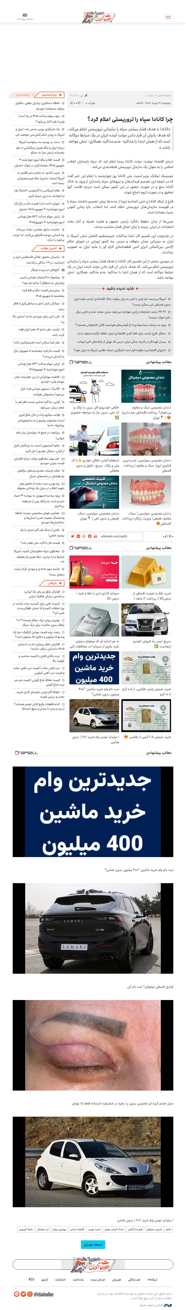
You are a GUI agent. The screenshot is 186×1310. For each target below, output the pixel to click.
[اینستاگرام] (30, 1294)
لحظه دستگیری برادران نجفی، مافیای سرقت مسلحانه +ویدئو (39, 106)
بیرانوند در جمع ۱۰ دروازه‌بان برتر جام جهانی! (40, 435)
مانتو (168, 1229)
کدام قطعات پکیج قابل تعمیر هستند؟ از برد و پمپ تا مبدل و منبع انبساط (39, 706)
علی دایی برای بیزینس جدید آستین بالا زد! (38, 319)
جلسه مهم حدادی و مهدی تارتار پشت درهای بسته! (39, 571)
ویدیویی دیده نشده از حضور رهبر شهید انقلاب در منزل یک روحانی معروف (40, 486)
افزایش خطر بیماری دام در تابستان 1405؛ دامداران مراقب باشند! (41, 646)
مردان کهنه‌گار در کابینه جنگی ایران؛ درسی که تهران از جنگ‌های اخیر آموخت (121, 341)
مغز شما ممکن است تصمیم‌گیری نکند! (36, 342)
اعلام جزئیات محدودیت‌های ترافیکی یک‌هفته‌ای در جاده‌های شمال (40, 473)
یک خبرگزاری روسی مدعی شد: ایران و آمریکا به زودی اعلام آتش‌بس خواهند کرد (39, 132)
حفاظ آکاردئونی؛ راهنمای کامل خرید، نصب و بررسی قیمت (40, 694)
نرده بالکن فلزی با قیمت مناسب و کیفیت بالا (41, 658)
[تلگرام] (17, 1294)
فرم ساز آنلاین (135, 1229)
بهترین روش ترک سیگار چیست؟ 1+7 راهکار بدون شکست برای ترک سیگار (40, 622)
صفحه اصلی (164, 95)
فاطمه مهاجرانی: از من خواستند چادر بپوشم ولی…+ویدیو (39, 379)
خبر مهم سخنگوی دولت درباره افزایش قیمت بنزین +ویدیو (39, 461)
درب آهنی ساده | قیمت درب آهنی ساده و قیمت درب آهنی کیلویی (39, 670)
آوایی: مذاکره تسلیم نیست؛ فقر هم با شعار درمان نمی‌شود (39, 404)
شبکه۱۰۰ (152, 1279)
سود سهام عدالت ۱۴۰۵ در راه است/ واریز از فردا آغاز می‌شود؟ (41, 118)
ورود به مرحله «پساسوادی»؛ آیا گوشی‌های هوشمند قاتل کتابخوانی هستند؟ (121, 324)
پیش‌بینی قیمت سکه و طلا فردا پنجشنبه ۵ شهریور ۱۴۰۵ (43, 293)
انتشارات (60, 1279)
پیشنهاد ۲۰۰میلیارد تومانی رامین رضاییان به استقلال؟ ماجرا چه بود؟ (42, 280)
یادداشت (78, 1279)
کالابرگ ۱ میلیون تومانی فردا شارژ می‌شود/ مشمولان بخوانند (42, 391)
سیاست (150, 95)
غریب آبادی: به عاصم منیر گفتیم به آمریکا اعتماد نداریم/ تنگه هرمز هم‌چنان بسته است (40, 177)
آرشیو (45, 1279)
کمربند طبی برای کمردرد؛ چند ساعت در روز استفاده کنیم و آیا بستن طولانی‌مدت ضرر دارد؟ (38, 608)
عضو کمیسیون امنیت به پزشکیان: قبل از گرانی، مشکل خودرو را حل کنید (39, 448)
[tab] (51, 95)
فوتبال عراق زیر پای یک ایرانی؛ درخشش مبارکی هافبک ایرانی (44, 594)
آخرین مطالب (49, 248)
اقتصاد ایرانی (77, 1229)
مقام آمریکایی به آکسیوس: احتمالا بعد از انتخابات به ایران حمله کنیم (39, 193)
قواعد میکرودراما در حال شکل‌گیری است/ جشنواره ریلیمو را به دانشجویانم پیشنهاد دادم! (41, 420)
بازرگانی (52, 583)
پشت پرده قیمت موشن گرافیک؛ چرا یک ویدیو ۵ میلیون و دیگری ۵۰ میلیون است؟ (38, 634)
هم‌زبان (116, 1279)
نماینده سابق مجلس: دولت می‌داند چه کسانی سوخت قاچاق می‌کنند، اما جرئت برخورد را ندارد (38, 234)
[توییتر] (23, 1294)
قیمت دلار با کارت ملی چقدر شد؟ (40, 542)
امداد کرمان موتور (114, 1229)
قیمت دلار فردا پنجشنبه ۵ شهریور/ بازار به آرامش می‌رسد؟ (39, 353)
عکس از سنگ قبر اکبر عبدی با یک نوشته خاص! (42, 532)
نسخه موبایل (93, 1244)
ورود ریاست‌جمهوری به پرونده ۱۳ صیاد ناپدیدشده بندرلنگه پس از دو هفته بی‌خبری (39, 500)
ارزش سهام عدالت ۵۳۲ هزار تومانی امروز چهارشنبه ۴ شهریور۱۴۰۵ (41, 219)
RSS (31, 1279)
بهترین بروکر (59, 1229)
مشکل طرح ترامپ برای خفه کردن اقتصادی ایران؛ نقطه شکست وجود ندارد (121, 333)
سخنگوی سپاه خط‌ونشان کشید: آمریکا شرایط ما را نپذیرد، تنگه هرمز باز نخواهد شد (39, 556)
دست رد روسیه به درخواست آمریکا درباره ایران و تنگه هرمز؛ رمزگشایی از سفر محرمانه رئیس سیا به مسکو (40, 147)
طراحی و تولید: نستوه (152, 1305)
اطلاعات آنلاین (99, 17)
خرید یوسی (94, 1229)
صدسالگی (134, 1279)
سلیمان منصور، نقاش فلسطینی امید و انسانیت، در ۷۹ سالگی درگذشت (38, 259)
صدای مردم (98, 1279)
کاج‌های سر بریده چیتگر (45, 269)
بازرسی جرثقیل (154, 1229)
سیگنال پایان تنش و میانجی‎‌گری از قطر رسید (38, 306)
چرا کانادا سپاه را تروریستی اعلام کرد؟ (130, 119)
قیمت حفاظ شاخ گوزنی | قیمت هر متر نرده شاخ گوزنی (39, 682)
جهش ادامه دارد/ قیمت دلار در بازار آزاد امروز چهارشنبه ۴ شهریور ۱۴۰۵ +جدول (39, 206)
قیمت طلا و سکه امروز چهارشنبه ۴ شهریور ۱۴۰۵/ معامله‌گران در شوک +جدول (39, 162)
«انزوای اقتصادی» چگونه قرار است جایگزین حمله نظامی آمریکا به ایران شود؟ (119, 350)
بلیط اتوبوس (26, 1229)
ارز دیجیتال (43, 1229)
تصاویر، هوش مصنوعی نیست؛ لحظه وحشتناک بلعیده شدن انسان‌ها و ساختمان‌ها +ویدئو (39, 518)
